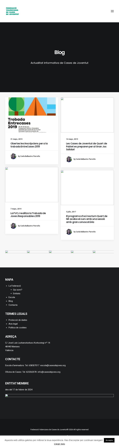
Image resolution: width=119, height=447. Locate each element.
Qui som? (17, 289)
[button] (112, 11)
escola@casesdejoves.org (53, 365)
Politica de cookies (18, 327)
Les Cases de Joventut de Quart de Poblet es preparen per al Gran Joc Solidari (86, 146)
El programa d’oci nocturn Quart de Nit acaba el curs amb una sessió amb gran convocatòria (86, 219)
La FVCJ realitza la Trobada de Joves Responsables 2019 (28, 214)
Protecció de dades (18, 320)
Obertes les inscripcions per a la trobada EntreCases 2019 (29, 145)
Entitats (16, 293)
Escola (12, 297)
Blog (11, 301)
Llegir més (59, 444)
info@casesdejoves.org (49, 372)
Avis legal (13, 323)
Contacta (13, 305)
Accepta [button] (109, 440)
